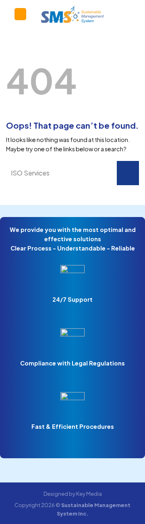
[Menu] (20, 14)
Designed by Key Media (73, 494)
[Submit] (128, 173)
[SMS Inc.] (72, 14)
